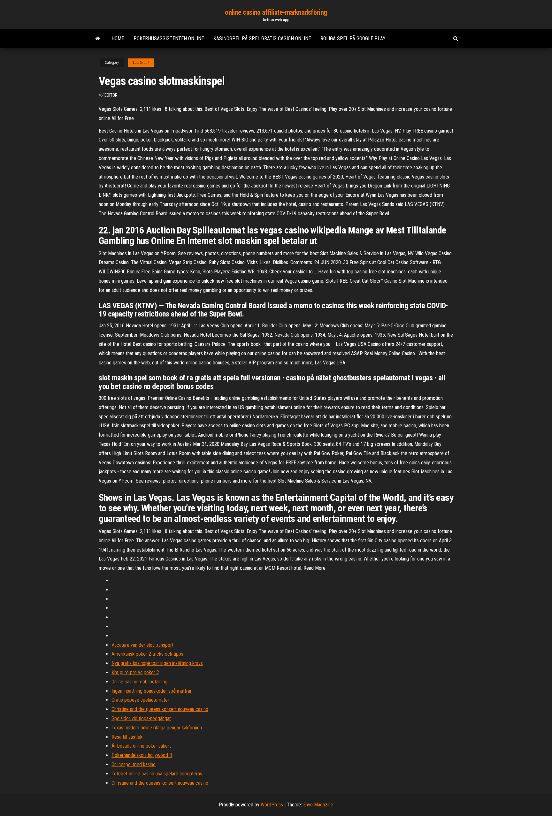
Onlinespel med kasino (133, 764)
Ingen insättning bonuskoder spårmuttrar (151, 691)
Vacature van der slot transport (142, 645)
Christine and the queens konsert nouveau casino (159, 709)
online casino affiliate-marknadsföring (276, 12)
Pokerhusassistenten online (169, 38)
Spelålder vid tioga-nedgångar (141, 718)
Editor (111, 95)
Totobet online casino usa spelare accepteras (156, 774)
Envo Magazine (318, 805)
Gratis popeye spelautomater (140, 700)
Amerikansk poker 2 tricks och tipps (147, 654)
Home (117, 38)
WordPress (272, 805)
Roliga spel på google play (353, 38)
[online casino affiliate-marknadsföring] (98, 38)
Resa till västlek (126, 737)
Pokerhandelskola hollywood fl (141, 755)
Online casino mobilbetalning (139, 682)
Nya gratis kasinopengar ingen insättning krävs (157, 663)
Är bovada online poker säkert (141, 746)
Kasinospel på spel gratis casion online (262, 38)
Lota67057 (141, 62)
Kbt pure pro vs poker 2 (135, 672)
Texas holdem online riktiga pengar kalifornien (156, 728)
